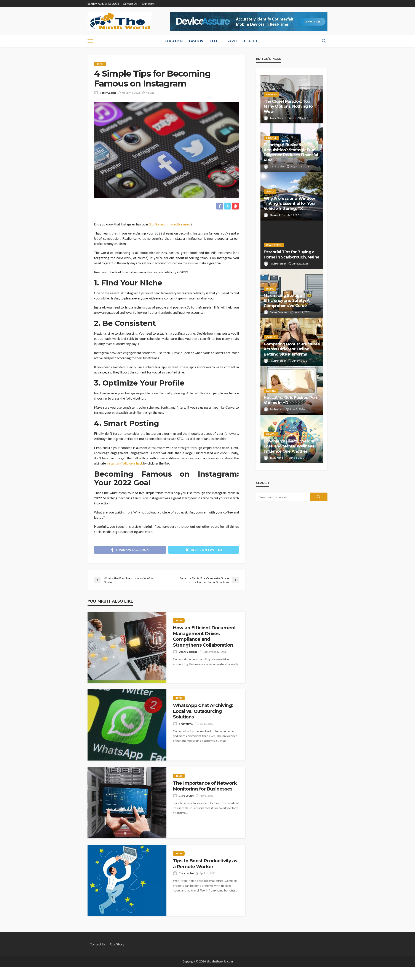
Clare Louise (186, 795)
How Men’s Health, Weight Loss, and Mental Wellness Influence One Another (289, 446)
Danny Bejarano (188, 651)
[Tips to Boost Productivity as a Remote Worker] (127, 880)
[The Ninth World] (120, 21)
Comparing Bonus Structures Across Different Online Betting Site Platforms (291, 349)
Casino (271, 337)
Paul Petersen (278, 263)
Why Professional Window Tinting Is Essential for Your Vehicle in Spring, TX (290, 203)
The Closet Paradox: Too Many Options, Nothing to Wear (288, 106)
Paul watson (277, 409)
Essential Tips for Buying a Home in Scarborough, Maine (291, 254)
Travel (231, 41)
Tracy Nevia (186, 723)
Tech (214, 41)
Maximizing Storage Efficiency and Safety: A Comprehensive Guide (287, 300)
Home (270, 288)
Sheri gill (275, 215)
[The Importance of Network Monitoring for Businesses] (127, 802)
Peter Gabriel (108, 92)
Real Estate (273, 245)
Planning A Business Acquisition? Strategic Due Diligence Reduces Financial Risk (291, 152)
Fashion (196, 41)
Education (173, 41)
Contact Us (130, 3)
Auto (270, 191)
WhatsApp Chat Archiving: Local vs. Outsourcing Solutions (203, 711)
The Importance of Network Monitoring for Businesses (205, 785)
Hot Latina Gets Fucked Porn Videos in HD (291, 400)
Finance (271, 137)
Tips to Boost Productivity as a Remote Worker (205, 863)
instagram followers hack (125, 463)
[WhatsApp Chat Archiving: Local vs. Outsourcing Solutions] (127, 725)
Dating (271, 390)
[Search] (323, 41)
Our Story (148, 3)
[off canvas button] (90, 41)
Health (250, 41)
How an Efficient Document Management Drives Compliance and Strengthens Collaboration (204, 636)
